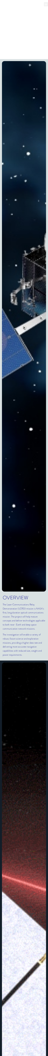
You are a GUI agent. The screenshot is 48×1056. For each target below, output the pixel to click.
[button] (46, 4)
